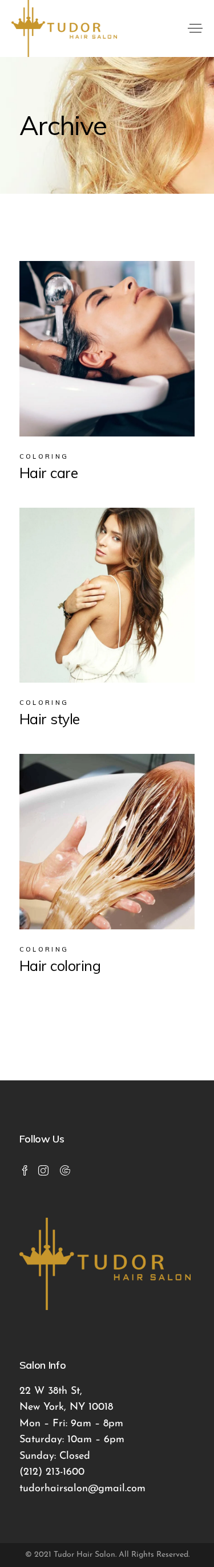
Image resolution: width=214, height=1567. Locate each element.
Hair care (48, 472)
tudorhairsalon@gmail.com (82, 1489)
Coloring (43, 456)
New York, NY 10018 (66, 1407)
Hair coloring (60, 965)
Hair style (49, 719)
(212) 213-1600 (51, 1472)
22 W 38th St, (50, 1391)
